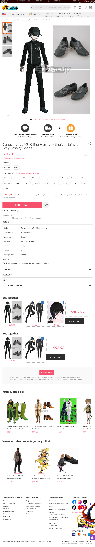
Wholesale (6, 516)
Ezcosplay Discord (78, 512)
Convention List (31, 509)
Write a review (47, 372)
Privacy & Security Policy (70, 543)
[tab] (47, 222)
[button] (85, 7)
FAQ (27, 501)
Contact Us (6, 506)
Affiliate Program (8, 511)
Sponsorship (7, 519)
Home (4, 20)
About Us (6, 509)
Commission (7, 514)
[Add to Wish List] (46, 205)
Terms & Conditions (85, 543)
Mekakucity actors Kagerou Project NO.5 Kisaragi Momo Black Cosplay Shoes (41, 478)
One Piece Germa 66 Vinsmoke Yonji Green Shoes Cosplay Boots (17, 428)
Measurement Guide (33, 506)
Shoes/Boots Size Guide (29, 173)
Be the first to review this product (13, 159)
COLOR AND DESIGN (12, 285)
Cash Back (29, 511)
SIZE (4, 280)
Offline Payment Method (34, 503)
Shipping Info (7, 501)
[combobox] (50, 7)
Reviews (28, 514)
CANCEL (6, 269)
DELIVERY (7, 275)
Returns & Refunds (9, 503)
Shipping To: (7, 215)
